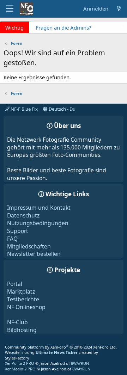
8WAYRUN (80, 363)
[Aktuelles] (119, 8)
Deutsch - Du (61, 109)
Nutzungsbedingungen (37, 223)
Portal (14, 284)
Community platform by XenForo (61, 347)
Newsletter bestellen (34, 254)
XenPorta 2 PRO (19, 363)
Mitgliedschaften (29, 246)
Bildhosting (22, 330)
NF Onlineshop (26, 307)
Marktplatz (21, 291)
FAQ (12, 238)
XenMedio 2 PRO (20, 368)
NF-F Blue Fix (24, 109)
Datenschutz (23, 215)
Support (17, 231)
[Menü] (9, 9)
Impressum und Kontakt (39, 207)
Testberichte (23, 299)
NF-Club (17, 322)
